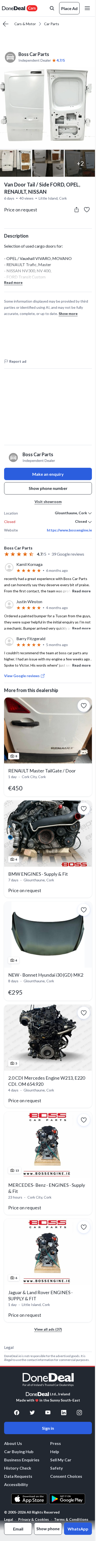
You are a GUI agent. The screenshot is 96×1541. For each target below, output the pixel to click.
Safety (56, 1467)
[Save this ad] (87, 209)
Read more (13, 282)
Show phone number (48, 488)
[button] (48, 108)
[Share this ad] (76, 209)
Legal (8, 1519)
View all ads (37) (48, 1329)
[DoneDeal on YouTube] (48, 1412)
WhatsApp (78, 1528)
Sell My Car (60, 1459)
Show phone (48, 1528)
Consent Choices (66, 1476)
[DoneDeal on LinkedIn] (64, 1412)
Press (55, 1443)
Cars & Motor (25, 24)
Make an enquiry (48, 474)
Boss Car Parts (33, 54)
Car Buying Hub (19, 1451)
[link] (48, 746)
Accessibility (16, 1484)
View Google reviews (22, 676)
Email (18, 1528)
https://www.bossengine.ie (69, 530)
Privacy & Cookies (33, 1519)
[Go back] (5, 23)
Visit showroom (48, 501)
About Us (13, 1443)
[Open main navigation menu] (88, 8)
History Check (17, 1467)
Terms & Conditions (71, 1519)
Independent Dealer (34, 60)
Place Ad (69, 8)
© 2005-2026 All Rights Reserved (32, 1512)
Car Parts (51, 24)
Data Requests (18, 1476)
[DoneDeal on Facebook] (17, 1412)
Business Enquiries (21, 1459)
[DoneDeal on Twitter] (32, 1412)
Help (54, 1451)
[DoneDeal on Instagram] (79, 1412)
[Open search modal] (52, 8)
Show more (68, 313)
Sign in (48, 1428)
